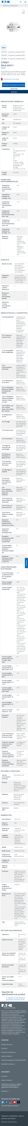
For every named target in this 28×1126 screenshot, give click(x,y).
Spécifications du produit (11, 79)
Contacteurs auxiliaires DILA (10, 5)
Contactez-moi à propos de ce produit (13, 85)
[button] (26, 563)
